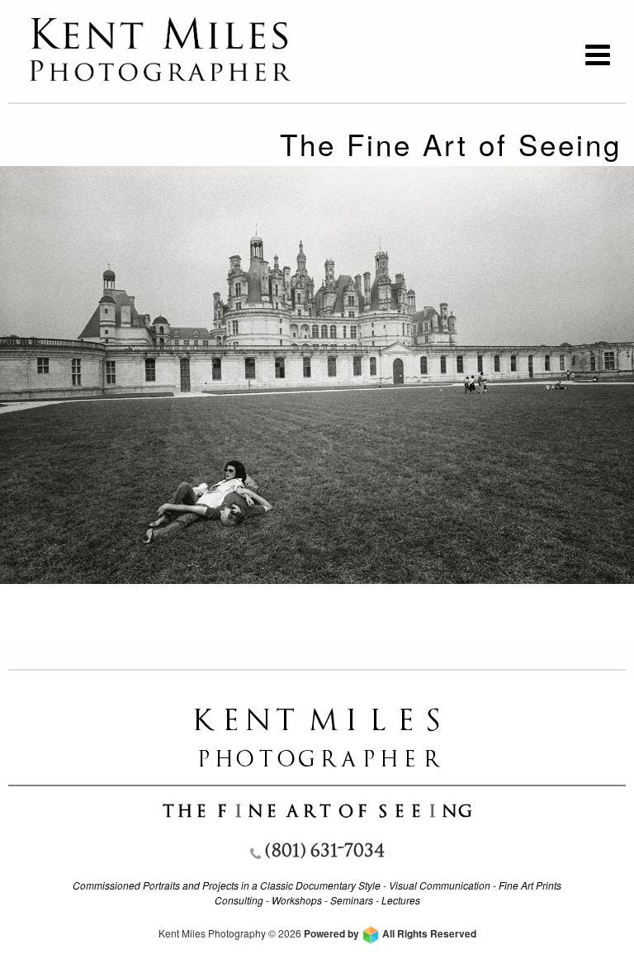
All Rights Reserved (390, 933)
